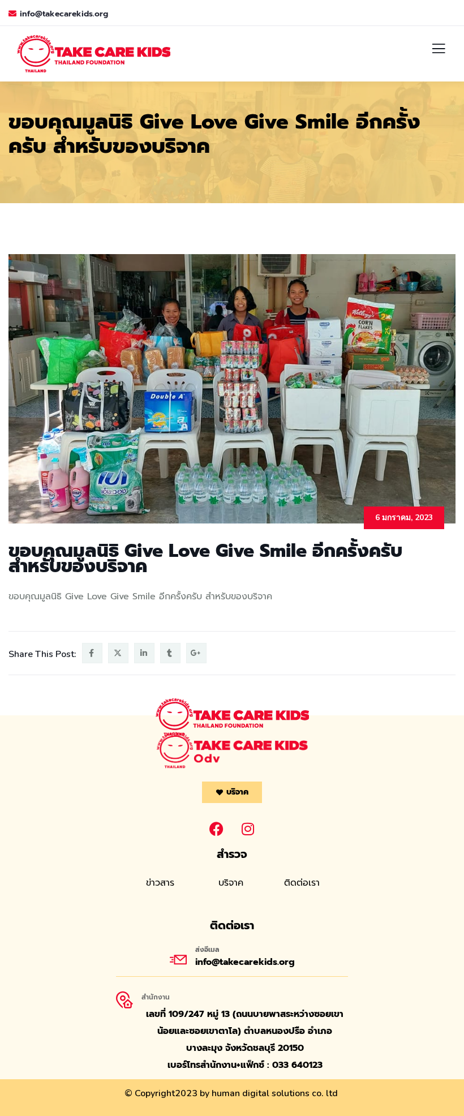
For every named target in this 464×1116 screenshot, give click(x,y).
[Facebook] (217, 828)
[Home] (232, 750)
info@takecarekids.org (64, 14)
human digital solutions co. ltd (274, 1093)
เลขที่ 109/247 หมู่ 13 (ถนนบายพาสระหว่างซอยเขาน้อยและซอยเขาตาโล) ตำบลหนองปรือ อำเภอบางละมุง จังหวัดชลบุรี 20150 (244, 1031)
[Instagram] (248, 828)
